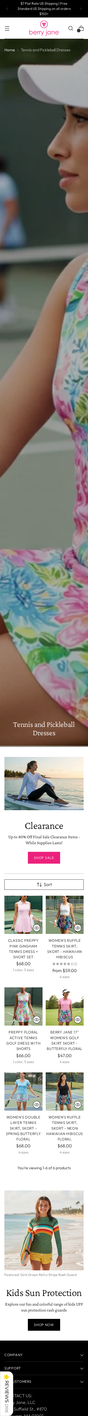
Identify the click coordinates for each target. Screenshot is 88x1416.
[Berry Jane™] (44, 28)
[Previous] (7, 8)
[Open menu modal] (7, 28)
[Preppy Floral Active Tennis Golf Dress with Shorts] (23, 1006)
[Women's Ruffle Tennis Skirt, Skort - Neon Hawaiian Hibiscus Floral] (65, 1091)
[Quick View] (37, 928)
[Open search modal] (71, 28)
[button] (6, 1393)
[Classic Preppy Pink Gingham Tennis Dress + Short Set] (23, 915)
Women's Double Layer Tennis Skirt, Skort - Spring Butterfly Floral (23, 1128)
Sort (48, 884)
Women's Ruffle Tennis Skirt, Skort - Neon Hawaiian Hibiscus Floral (64, 1128)
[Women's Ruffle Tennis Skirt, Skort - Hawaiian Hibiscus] (65, 915)
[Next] (80, 8)
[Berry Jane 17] (65, 1006)
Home (9, 49)
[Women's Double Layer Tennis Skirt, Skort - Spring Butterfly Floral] (23, 1091)
